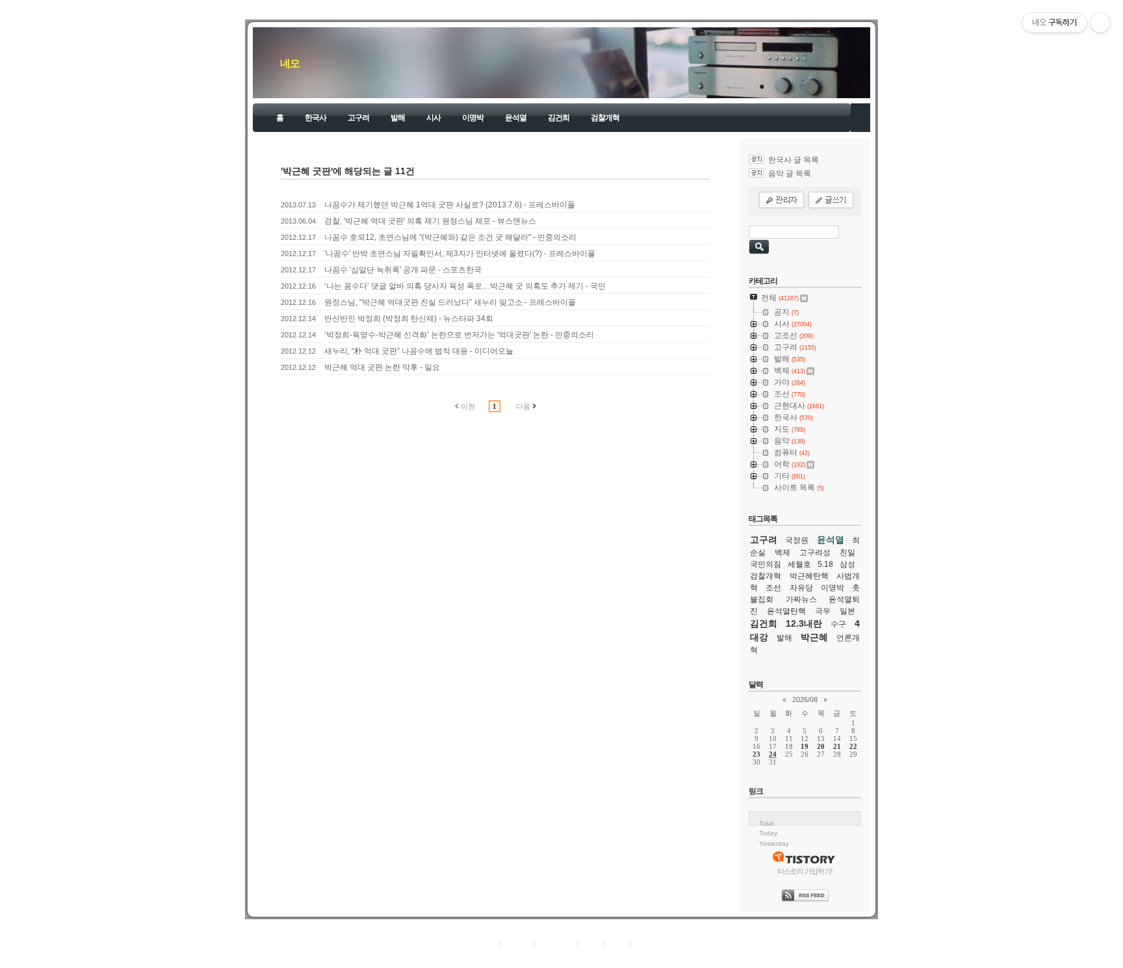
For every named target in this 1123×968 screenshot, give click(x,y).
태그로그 (517, 943)
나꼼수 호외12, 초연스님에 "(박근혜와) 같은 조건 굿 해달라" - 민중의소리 (450, 237)
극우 (823, 611)
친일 (847, 552)
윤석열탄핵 (786, 611)
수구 (838, 624)
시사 (433, 117)
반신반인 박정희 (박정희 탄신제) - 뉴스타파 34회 (408, 318)
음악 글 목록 (789, 173)
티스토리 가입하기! (805, 871)
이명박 (473, 117)
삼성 (847, 564)
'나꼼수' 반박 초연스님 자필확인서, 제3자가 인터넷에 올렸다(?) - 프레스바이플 (459, 253)
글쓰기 (644, 943)
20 (821, 746)
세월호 (799, 564)
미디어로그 (555, 943)
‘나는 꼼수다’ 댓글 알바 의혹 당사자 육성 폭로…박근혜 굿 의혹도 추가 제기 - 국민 (465, 286)
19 (804, 746)
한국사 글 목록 (793, 159)
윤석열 (515, 117)
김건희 (558, 117)
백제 (782, 552)
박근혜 (814, 637)
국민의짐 (765, 564)
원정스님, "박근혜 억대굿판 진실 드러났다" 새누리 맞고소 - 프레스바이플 (450, 302)
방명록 (589, 943)
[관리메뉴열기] (1100, 23)
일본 (847, 611)
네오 (290, 63)
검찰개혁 (605, 117)
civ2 (486, 957)
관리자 (617, 943)
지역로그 (483, 943)
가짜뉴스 (801, 599)
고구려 (358, 117)
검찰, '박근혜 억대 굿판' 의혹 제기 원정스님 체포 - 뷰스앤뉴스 (430, 221)
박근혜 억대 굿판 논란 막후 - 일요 (382, 367)
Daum (568, 957)
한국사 (315, 117)
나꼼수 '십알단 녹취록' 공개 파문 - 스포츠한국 (403, 269)
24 (773, 754)
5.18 (825, 564)
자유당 (801, 587)
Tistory (633, 957)
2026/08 (805, 699)
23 (756, 754)
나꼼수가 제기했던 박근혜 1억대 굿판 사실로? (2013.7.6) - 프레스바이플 (449, 204)
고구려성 (815, 552)
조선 (773, 587)
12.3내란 (804, 623)
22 (853, 746)
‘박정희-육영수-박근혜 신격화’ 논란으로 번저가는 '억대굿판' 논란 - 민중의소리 (459, 334)
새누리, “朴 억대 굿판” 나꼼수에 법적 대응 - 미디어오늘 (418, 351)
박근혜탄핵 (809, 576)
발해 (398, 117)
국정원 (796, 540)
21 (837, 746)
